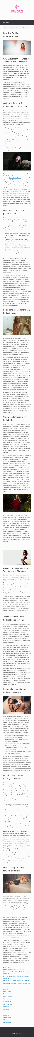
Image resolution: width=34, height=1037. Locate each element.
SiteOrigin (15, 1033)
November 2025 (7, 994)
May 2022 (6, 1006)
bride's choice (7, 1017)
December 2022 (7, 996)
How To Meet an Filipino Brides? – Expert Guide (16, 981)
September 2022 (7, 1004)
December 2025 (7, 991)
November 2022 (7, 999)
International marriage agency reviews (13, 969)
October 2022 (7, 1001)
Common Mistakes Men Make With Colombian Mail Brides (15, 569)
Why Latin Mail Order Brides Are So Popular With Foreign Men (17, 60)
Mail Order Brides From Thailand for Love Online (16, 983)
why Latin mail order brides (18, 659)
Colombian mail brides (15, 178)
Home (5, 28)
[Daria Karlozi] (17, 8)
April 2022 (6, 1009)
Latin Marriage (7, 1022)
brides (5, 1020)
